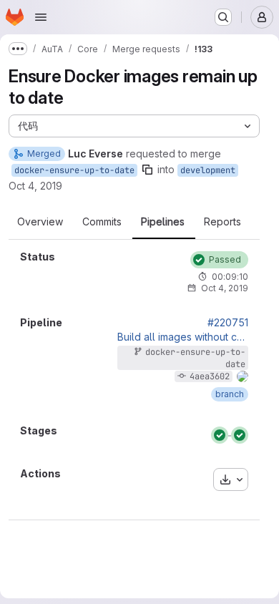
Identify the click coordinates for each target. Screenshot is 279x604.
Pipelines (163, 222)
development (207, 170)
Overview (40, 222)
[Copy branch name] (147, 169)
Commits (102, 222)
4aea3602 (210, 376)
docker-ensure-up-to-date (74, 170)
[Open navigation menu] (40, 17)
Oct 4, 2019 (35, 186)
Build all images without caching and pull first (182, 337)
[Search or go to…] (223, 17)
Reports (222, 222)
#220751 (227, 322)
